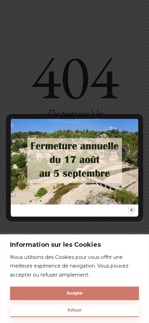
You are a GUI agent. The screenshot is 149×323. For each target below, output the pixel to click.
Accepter (75, 293)
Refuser (75, 310)
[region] (74, 278)
